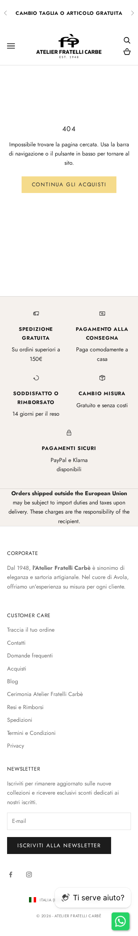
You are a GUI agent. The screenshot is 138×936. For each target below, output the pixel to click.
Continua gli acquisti (69, 184)
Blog (12, 681)
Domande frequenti (30, 655)
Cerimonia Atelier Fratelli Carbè (45, 694)
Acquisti (16, 669)
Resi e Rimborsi (25, 707)
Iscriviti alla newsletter (59, 845)
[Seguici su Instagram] (29, 874)
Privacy (15, 746)
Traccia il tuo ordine (30, 630)
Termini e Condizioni (31, 733)
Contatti (16, 643)
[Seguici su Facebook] (10, 874)
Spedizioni (19, 720)
